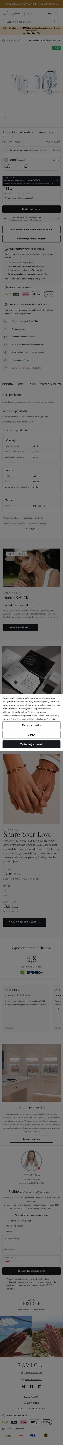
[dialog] (31, 722)
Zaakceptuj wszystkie (31, 744)
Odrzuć (31, 734)
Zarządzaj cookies (31, 725)
